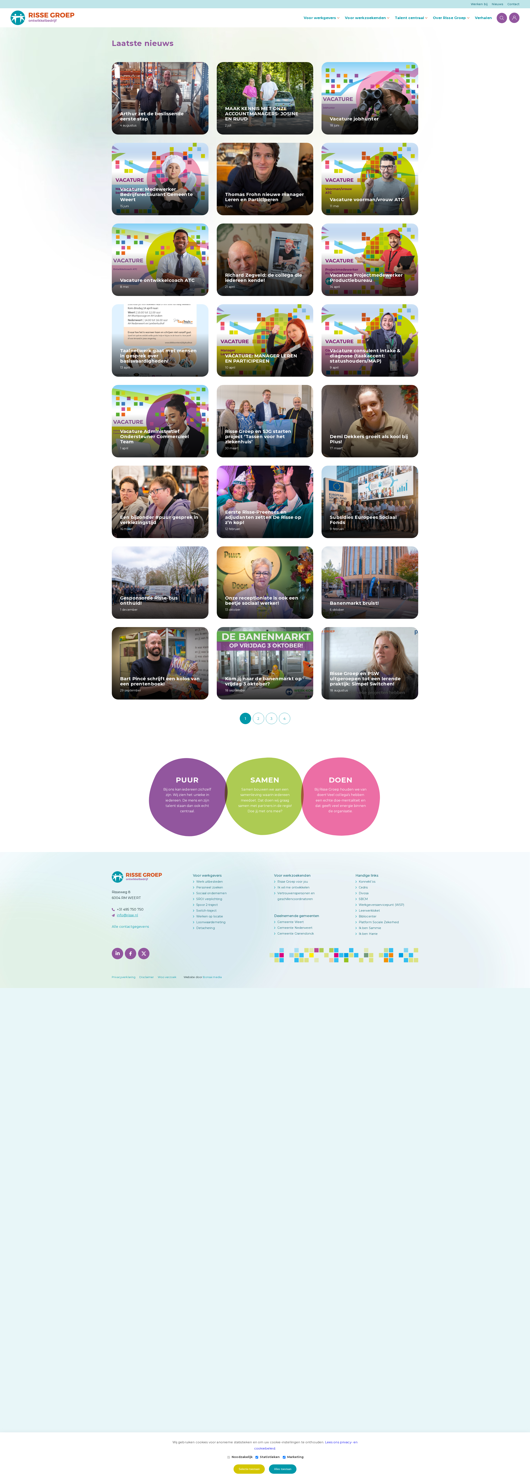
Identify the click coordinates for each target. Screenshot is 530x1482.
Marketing (295, 1457)
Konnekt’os (367, 881)
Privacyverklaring (123, 977)
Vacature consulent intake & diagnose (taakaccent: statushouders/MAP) (365, 356)
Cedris (363, 887)
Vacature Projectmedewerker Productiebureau (366, 277)
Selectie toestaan (249, 1469)
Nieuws (497, 4)
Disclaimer (146, 977)
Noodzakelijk (242, 1457)
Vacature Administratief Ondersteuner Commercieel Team (154, 437)
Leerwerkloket (369, 910)
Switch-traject (206, 910)
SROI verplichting (209, 899)
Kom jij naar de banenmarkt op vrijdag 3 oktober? (263, 681)
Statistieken (270, 1457)
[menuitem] (479, 4)
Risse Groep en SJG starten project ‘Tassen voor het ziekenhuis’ (258, 437)
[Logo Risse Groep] (42, 17)
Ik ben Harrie (368, 934)
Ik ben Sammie (370, 928)
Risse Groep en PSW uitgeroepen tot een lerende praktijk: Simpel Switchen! (365, 679)
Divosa (364, 893)
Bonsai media (212, 977)
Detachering (205, 928)
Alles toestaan (282, 1469)
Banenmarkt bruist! (354, 603)
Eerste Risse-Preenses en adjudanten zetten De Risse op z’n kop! (263, 517)
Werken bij (479, 4)
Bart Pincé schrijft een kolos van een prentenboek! (160, 681)
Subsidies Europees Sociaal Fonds (363, 519)
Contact (513, 4)
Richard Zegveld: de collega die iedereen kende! (263, 277)
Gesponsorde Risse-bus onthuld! (149, 600)
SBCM (363, 899)
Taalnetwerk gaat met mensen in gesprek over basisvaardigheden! (158, 356)
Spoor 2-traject (207, 905)
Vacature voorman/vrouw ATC (367, 199)
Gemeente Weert (290, 922)
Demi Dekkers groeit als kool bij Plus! (369, 439)
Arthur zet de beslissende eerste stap (152, 116)
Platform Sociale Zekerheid (379, 922)
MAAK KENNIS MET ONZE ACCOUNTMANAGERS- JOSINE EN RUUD (261, 114)
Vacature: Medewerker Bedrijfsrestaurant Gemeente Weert (156, 194)
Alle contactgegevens (130, 927)
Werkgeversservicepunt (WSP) (381, 905)
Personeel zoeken (209, 887)
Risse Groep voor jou (292, 881)
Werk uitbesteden (209, 881)
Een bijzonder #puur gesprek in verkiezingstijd (159, 519)
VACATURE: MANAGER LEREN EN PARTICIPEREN (261, 358)
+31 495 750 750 (130, 909)
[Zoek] (502, 17)
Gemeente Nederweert (294, 928)
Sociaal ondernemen (211, 893)
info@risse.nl (127, 915)
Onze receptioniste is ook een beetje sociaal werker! (261, 600)
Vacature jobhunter (354, 119)
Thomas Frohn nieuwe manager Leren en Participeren (264, 197)
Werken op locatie (209, 916)
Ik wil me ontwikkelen (293, 887)
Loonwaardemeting (210, 922)
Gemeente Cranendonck (295, 933)
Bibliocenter (368, 916)
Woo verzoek (167, 977)
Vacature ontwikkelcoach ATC (157, 280)
